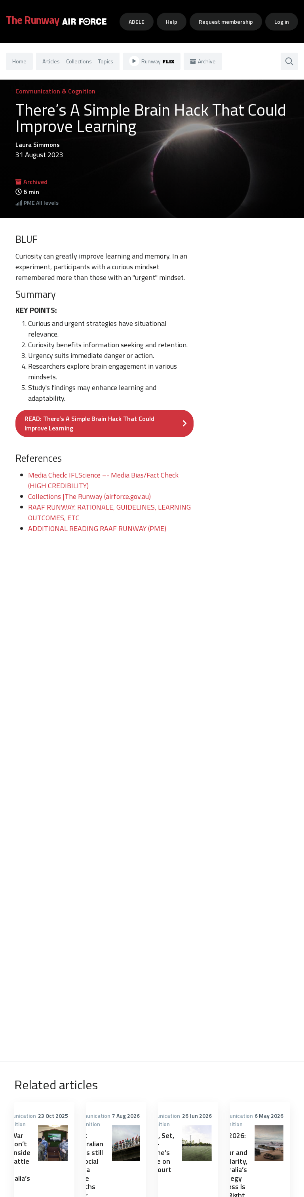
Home (19, 61)
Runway (157, 61)
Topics (105, 61)
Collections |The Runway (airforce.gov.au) (89, 496)
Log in (281, 21)
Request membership (226, 21)
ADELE (136, 21)
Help (171, 21)
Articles (51, 61)
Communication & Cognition (55, 91)
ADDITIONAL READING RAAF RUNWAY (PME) (97, 528)
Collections (79, 61)
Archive (207, 61)
